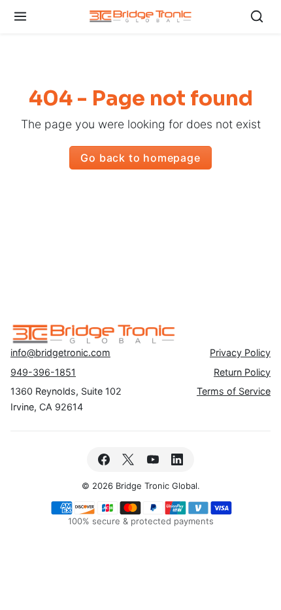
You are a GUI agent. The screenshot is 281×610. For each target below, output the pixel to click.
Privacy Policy (240, 352)
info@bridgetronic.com (60, 352)
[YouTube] (152, 459)
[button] (21, 17)
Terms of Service (234, 391)
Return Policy (242, 372)
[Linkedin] (177, 459)
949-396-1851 (43, 372)
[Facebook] (104, 459)
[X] (128, 459)
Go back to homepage (140, 157)
